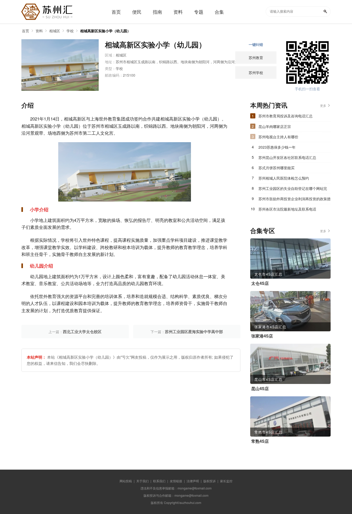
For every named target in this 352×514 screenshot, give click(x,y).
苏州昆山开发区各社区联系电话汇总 (287, 157)
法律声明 (193, 481)
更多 (323, 105)
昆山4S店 (260, 388)
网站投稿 (126, 481)
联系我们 (159, 481)
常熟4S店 (260, 441)
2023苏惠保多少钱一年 (277, 147)
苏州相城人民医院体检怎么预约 (283, 178)
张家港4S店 (262, 336)
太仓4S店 (260, 283)
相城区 (54, 30)
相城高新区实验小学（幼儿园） (105, 30)
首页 (25, 30)
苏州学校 (256, 72)
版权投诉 (209, 481)
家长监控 (226, 481)
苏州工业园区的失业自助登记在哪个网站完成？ (292, 190)
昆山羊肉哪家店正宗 (274, 126)
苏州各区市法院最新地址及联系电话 (287, 209)
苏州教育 (256, 57)
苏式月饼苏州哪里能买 (276, 167)
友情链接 (176, 481)
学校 (70, 30)
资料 (39, 30)
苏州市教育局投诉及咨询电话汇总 (285, 115)
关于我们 (142, 481)
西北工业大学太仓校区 (82, 331)
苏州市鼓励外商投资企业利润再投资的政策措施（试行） (294, 200)
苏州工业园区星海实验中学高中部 (194, 331)
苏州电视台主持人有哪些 (278, 136)
